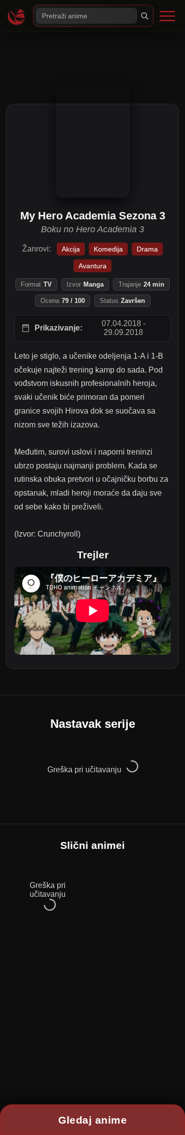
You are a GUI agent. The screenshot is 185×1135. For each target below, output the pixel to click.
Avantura (92, 266)
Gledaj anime (92, 1120)
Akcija (71, 249)
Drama (147, 249)
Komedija (108, 249)
